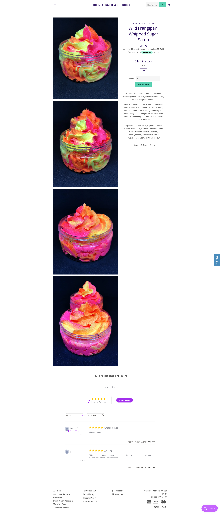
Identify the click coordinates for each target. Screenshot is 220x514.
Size (143, 65)
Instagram (118, 494)
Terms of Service (89, 501)
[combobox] (74, 415)
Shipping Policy (89, 497)
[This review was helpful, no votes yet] (149, 442)
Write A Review (124, 400)
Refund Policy (88, 494)
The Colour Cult (89, 490)
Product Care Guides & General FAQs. (63, 502)
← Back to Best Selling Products (110, 376)
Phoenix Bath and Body (110, 5)
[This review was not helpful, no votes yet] (153, 442)
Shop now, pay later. (62, 507)
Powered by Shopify (158, 496)
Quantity (130, 78)
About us (57, 490)
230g (143, 70)
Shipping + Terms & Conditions (61, 496)
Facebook (118, 490)
